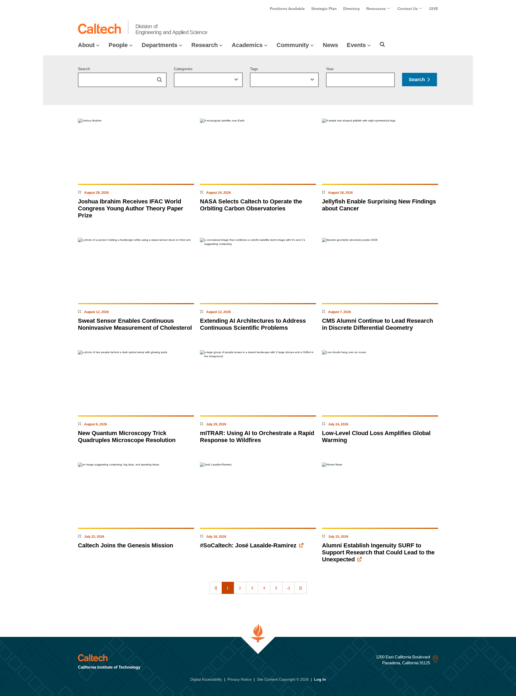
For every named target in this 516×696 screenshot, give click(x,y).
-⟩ (288, 588)
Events (356, 45)
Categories (183, 69)
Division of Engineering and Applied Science (171, 29)
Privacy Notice (239, 679)
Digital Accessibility (206, 679)
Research (204, 45)
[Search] (382, 44)
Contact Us (408, 8)
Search (84, 69)
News (330, 45)
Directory (351, 8)
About (86, 45)
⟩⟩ (300, 588)
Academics (247, 45)
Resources (376, 8)
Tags (254, 69)
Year (330, 69)
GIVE (433, 8)
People (118, 45)
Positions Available (287, 8)
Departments (159, 45)
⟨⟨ (215, 588)
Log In (320, 679)
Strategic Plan (324, 8)
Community (293, 45)
